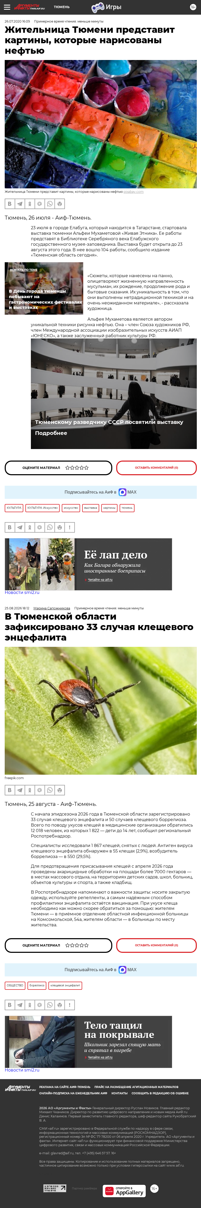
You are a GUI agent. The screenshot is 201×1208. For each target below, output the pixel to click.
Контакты (119, 1093)
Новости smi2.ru (22, 592)
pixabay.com (134, 192)
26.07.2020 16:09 (17, 21)
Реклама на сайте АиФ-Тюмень (64, 1087)
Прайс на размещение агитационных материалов (136, 1087)
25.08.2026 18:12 (17, 608)
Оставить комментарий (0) (156, 467)
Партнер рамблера (84, 1188)
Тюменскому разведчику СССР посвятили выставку (109, 422)
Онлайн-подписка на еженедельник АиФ (73, 1093)
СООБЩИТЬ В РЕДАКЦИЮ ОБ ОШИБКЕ (160, 1093)
